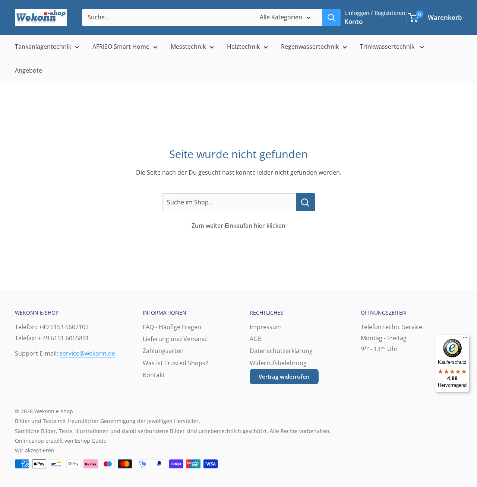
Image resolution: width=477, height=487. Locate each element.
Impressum (266, 327)
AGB (256, 339)
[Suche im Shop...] (305, 202)
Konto (353, 21)
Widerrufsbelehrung (278, 363)
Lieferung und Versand (175, 339)
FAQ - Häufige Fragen (172, 327)
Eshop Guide (91, 440)
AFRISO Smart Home (120, 46)
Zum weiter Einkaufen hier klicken (238, 226)
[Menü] (465, 339)
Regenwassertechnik (310, 46)
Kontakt (154, 375)
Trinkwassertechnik (388, 46)
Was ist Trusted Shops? (175, 363)
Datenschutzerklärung (281, 351)
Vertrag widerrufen (284, 376)
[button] (413, 17)
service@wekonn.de (87, 353)
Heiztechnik (243, 46)
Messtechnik (188, 46)
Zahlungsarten (163, 351)
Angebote (28, 70)
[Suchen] (331, 17)
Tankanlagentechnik (43, 46)
